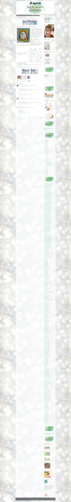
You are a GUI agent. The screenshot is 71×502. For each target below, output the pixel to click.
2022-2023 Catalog (46, 225)
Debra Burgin (32, 66)
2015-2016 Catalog (46, 191)
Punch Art (45, 364)
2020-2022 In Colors (46, 217)
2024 (46, 141)
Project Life (45, 363)
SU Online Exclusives (46, 402)
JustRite (45, 329)
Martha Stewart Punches (47, 333)
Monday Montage (46, 339)
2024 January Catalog (47, 234)
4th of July (45, 249)
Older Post (41, 117)
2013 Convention (46, 186)
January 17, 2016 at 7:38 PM (22, 86)
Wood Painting (46, 422)
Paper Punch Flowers (46, 356)
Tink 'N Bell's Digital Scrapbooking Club (49, 409)
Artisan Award (46, 254)
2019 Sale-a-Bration (46, 209)
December (47, 150)
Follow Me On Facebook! (29, 15)
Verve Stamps (46, 416)
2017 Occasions (46, 199)
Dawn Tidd (20, 88)
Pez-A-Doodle (46, 360)
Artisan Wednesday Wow (47, 256)
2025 (46, 140)
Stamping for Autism (46, 399)
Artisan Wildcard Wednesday (47, 257)
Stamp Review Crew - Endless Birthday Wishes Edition (49, 164)
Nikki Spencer (20, 97)
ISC (44, 326)
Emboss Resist (46, 296)
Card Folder (45, 269)
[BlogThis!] (28, 80)
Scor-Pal (45, 378)
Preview (45, 76)
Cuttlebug (45, 285)
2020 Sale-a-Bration (46, 215)
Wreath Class (46, 423)
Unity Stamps (45, 414)
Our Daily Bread (46, 353)
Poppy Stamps (46, 362)
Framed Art (45, 310)
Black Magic (45, 264)
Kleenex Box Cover (46, 331)
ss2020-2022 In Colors (47, 391)
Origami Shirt (45, 352)
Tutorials (45, 412)
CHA (44, 271)
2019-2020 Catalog (46, 210)
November (47, 151)
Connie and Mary (46, 277)
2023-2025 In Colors (46, 231)
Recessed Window (46, 369)
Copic (45, 280)
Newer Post (19, 117)
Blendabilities (45, 265)
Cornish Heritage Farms (47, 281)
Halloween (45, 316)
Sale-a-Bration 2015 (46, 376)
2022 (46, 143)
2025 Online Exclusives (47, 240)
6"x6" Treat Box (46, 250)
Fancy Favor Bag (46, 304)
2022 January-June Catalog (47, 223)
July (46, 155)
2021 (46, 144)
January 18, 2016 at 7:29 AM (22, 108)
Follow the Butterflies (46, 309)
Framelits (45, 311)
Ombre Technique (46, 347)
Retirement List (46, 371)
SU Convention (46, 401)
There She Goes (46, 408)
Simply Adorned (46, 386)
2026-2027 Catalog (46, 246)
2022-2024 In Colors (46, 226)
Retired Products (46, 370)
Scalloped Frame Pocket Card (47, 377)
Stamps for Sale (46, 400)
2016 (46, 149)
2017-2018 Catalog (46, 201)
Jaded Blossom (46, 327)
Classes (45, 273)
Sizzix (45, 387)
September (47, 153)
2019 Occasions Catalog (47, 208)
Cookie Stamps (46, 279)
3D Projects (45, 248)
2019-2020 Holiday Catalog (47, 211)
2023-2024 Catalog (46, 230)
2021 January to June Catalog (47, 218)
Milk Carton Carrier (46, 337)
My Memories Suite (46, 344)
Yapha (19, 93)
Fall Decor (45, 302)
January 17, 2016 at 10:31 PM (22, 95)
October (47, 152)
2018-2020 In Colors (46, 207)
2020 (46, 145)
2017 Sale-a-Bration (46, 200)
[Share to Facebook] (29, 80)
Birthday (26, 81)
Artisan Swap (45, 255)
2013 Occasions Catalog (47, 187)
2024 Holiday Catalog (46, 233)
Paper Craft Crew (46, 354)
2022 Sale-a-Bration (46, 224)
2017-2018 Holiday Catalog (47, 202)
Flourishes (45, 308)
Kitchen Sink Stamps (46, 330)
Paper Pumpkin (46, 355)
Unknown (20, 106)
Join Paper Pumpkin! (36, 15)
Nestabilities (45, 346)
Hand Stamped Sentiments (47, 317)
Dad (44, 286)
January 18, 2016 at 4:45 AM (22, 104)
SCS (44, 380)
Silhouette (45, 384)
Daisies (45, 287)
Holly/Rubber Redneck (21, 101)
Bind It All (45, 262)
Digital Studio (45, 289)
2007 (46, 174)
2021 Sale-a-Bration (46, 219)
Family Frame (46, 303)
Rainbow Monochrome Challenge (48, 368)
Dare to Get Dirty (46, 288)
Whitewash (45, 421)
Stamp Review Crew (29, 81)
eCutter (45, 293)
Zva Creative (45, 424)
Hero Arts (45, 319)
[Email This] (27, 80)
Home (17, 15)
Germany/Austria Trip (46, 312)
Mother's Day (45, 341)
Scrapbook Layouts (46, 379)
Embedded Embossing (47, 295)
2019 (46, 146)
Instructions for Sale (46, 325)
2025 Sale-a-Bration (46, 241)
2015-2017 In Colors (46, 193)
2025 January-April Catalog (47, 239)
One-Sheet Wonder (46, 348)
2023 (46, 142)
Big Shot (45, 261)
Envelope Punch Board (47, 297)
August (47, 154)
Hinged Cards (46, 320)
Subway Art (45, 403)
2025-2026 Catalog (46, 242)
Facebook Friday (46, 300)
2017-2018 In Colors (46, 203)
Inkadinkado (45, 324)
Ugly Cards (45, 413)
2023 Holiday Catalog (46, 227)
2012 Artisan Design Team (47, 184)
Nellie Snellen (46, 345)
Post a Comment (20, 114)
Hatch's (45, 318)
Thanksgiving (45, 407)
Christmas (45, 272)
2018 (46, 147)
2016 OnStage (46, 195)
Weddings (45, 420)
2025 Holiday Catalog (46, 238)
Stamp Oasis (45, 393)
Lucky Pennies (46, 332)
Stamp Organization (46, 394)
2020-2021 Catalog (46, 216)
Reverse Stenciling (46, 372)
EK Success (45, 294)
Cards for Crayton (46, 270)
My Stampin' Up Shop (22, 15)
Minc (44, 338)
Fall (44, 301)
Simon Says (45, 385)
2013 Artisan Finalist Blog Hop (47, 185)
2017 (46, 148)
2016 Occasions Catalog (21, 81)
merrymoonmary (35, 499)
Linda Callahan (20, 84)
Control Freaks (46, 278)
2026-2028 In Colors (46, 247)
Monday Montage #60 (48, 165)
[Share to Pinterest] (30, 80)
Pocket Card (45, 361)
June (46, 156)
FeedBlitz (51, 76)
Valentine (45, 415)
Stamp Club (45, 392)
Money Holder (46, 340)
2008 (46, 173)
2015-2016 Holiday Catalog (47, 192)
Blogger (41, 499)
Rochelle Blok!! (21, 67)
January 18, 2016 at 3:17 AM (22, 99)
